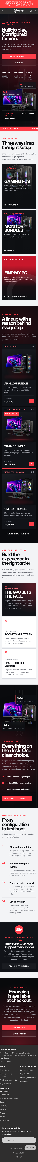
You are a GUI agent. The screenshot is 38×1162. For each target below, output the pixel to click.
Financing (24, 1081)
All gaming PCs (5, 1084)
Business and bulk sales (9, 1098)
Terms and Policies (19, 1153)
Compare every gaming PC (19, 534)
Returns (3, 1109)
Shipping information (28, 1078)
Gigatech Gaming (22, 1148)
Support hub (4, 1095)
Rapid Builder (25, 1074)
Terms (2, 1117)
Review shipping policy (19, 966)
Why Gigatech (5, 1062)
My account (4, 1120)
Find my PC (19, 63)
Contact (3, 1102)
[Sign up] (33, 1140)
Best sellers (4, 1070)
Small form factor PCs (8, 1080)
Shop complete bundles (16, 798)
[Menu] (2, 11)
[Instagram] (17, 1157)
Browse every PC (19, 1034)
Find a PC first (19, 1027)
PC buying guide (26, 1070)
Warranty (3, 1106)
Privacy (3, 1113)
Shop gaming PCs (19, 56)
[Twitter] (21, 1157)
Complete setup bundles (6, 1075)
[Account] (31, 11)
